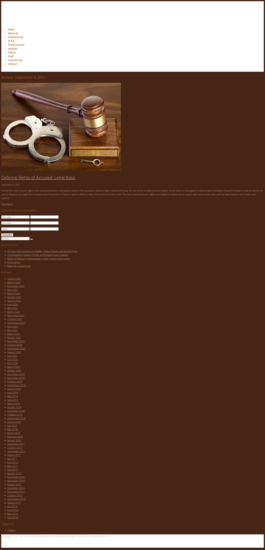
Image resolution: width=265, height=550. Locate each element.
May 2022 (12, 308)
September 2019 (16, 385)
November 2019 (16, 377)
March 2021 (13, 333)
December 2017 (16, 444)
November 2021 (16, 315)
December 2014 (16, 488)
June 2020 (12, 359)
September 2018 (16, 418)
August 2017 (14, 455)
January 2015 (14, 484)
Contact (12, 63)
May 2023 (12, 289)
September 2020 (16, 348)
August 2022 (14, 300)
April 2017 (12, 469)
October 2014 (14, 495)
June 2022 (12, 304)
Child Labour (13, 262)
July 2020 (12, 355)
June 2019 (12, 392)
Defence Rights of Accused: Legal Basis (38, 177)
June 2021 (12, 326)
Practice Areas (16, 44)
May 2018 (12, 429)
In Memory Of (15, 36)
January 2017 (14, 473)
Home (11, 29)
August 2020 (14, 352)
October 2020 (14, 344)
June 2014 (12, 510)
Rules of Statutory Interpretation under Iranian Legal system (38, 258)
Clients (12, 52)
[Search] (31, 239)
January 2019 (14, 407)
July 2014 (12, 506)
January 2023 (14, 297)
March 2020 (13, 366)
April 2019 (12, 399)
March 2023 (13, 293)
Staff (10, 56)
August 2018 (14, 421)
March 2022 (13, 311)
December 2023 (16, 286)
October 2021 (14, 319)
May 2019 (12, 396)
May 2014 (12, 513)
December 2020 (16, 341)
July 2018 (12, 425)
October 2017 (14, 447)
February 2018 (15, 436)
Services (12, 48)
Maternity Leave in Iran (19, 265)
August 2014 (14, 502)
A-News (11, 530)
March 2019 (13, 403)
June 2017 (12, 462)
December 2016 (16, 477)
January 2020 (14, 370)
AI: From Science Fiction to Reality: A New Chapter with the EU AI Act (42, 251)
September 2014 (16, 499)
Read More (7, 203)
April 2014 (12, 517)
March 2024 (13, 282)
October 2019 (14, 381)
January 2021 (14, 337)
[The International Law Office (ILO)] (16, 23)
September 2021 (16, 322)
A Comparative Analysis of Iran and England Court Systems (37, 254)
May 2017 (12, 466)
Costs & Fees (15, 59)
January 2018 (14, 440)
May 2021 (12, 330)
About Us (13, 33)
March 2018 (13, 432)
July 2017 (12, 458)
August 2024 (14, 278)
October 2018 (14, 414)
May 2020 (12, 363)
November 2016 (16, 480)
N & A (11, 40)
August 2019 (14, 388)
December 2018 (16, 410)
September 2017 (16, 451)
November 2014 (16, 491)
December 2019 (16, 374)
